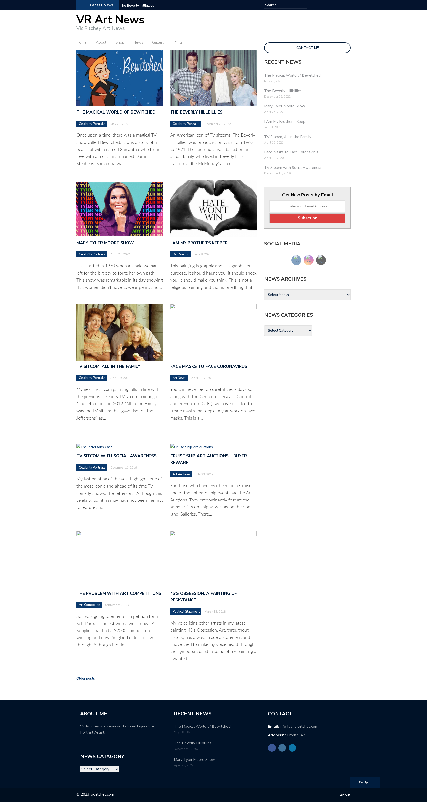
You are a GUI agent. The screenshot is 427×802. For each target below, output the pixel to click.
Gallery (158, 42)
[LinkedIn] (348, 5)
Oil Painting (181, 254)
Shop (119, 42)
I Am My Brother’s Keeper (199, 243)
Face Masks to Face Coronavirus (208, 366)
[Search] (304, 5)
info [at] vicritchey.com (299, 726)
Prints (178, 42)
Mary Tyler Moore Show (105, 243)
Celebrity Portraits (92, 124)
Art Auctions (182, 474)
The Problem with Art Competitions (118, 593)
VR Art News (110, 19)
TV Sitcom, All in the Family (108, 366)
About (101, 42)
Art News (179, 378)
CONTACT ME (307, 47)
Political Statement (186, 611)
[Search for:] (280, 5)
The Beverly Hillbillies (137, 5)
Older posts (85, 678)
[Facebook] (334, 5)
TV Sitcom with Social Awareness (116, 456)
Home (81, 42)
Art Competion (89, 605)
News (138, 42)
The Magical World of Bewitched (116, 112)
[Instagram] (341, 5)
